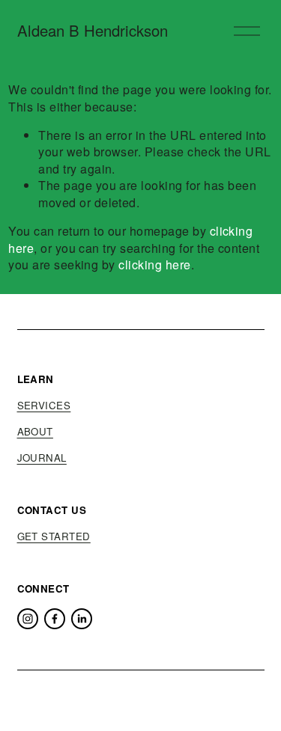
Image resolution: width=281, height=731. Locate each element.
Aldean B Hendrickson (92, 30)
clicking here (154, 264)
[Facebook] (54, 618)
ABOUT (35, 431)
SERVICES (44, 405)
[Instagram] (27, 618)
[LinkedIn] (81, 618)
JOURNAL (42, 458)
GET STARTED (54, 536)
